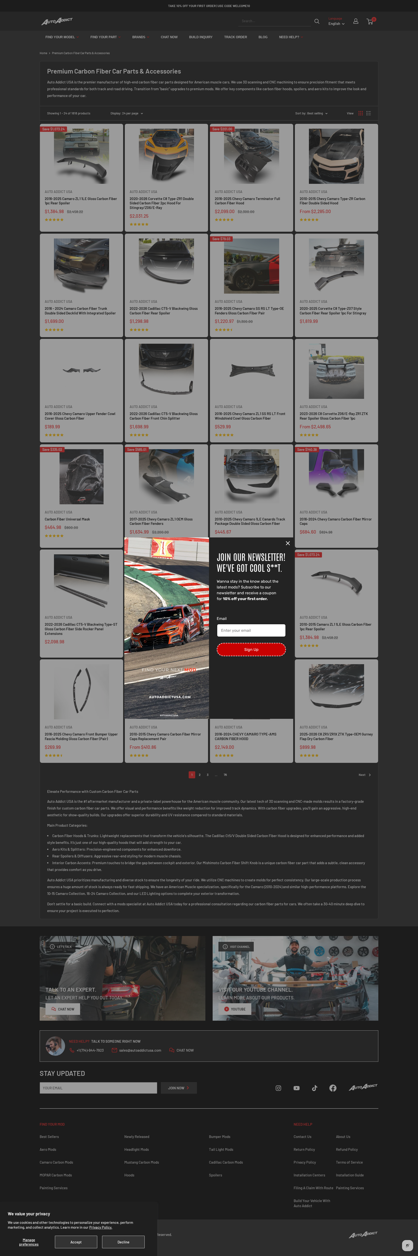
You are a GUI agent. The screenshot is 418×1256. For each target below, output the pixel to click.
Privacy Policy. (100, 1227)
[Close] (288, 543)
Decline (123, 1242)
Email (222, 618)
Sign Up (251, 649)
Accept (76, 1242)
